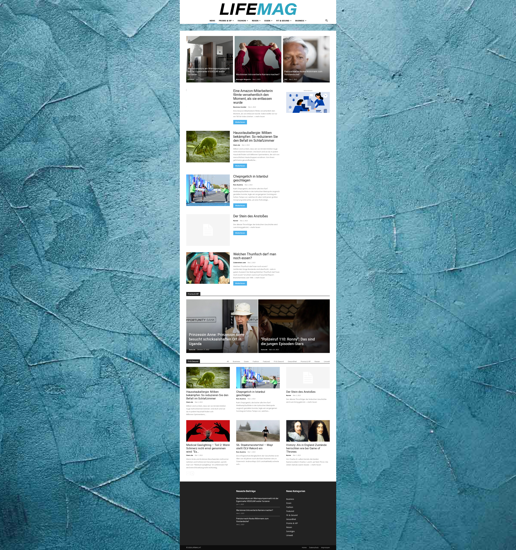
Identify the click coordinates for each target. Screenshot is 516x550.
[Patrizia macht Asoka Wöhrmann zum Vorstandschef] (306, 59)
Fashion (242, 20)
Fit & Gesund (282, 20)
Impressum (325, 547)
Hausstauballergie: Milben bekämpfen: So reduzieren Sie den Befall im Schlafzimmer (255, 137)
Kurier (235, 221)
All (228, 361)
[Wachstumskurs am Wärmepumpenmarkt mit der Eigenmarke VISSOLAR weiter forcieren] (209, 59)
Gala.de (192, 350)
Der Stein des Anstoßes (250, 216)
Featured (266, 361)
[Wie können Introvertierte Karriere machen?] (258, 59)
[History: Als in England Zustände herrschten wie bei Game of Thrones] (308, 431)
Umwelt (327, 361)
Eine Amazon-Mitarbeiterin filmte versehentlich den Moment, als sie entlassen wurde (253, 96)
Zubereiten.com (239, 263)
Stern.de (236, 145)
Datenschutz (314, 547)
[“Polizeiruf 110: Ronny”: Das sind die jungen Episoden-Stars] (294, 330)
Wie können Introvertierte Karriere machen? (254, 510)
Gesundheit (292, 361)
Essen (267, 20)
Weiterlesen (240, 122)
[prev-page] (188, 473)
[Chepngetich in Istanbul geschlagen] (208, 190)
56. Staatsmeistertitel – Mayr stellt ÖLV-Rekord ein (254, 446)
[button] (326, 21)
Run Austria (238, 185)
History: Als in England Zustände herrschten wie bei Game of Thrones (306, 448)
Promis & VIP (225, 20)
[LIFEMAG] (258, 9)
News (212, 20)
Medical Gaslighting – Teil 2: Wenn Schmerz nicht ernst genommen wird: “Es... (208, 448)
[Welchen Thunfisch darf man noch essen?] (208, 268)
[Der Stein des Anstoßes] (208, 230)
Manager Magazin (243, 79)
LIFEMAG (191, 79)
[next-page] (192, 473)
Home (304, 547)
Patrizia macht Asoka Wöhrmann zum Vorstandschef (252, 519)
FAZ (285, 79)
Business (299, 20)
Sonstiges (290, 531)
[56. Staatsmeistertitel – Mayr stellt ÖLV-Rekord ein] (258, 431)
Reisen (255, 20)
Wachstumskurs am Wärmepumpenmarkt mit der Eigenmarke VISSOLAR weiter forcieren (257, 499)
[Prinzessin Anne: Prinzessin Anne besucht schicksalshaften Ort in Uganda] (222, 330)
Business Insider (239, 107)
